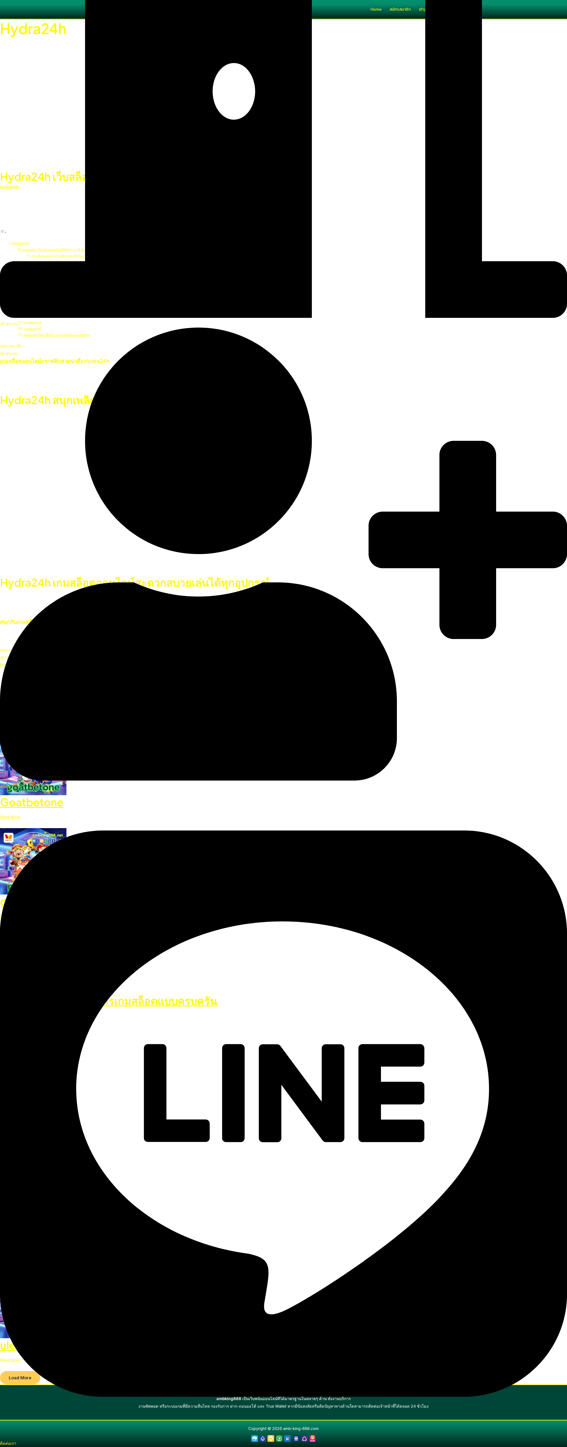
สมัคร (5, 786)
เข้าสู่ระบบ (9, 323)
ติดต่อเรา (8, 1443)
